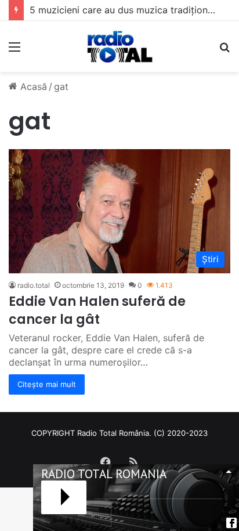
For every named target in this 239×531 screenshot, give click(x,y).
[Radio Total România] (119, 46)
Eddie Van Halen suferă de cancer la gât (97, 310)
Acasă (32, 86)
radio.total (33, 285)
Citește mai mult (46, 384)
